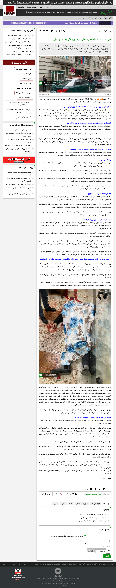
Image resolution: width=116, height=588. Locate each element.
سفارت (63, 503)
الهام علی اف (96, 503)
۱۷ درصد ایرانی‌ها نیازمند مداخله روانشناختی (18, 54)
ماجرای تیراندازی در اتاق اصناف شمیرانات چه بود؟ (92, 521)
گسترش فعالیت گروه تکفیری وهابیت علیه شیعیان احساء (18, 134)
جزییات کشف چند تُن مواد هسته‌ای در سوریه (18, 42)
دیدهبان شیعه (60, 12)
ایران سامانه (53, 585)
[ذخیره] (64, 30)
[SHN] (9, 10)
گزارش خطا (70, 494)
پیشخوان (94, 12)
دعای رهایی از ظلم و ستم (23, 69)
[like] (59, 494)
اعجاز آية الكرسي (26, 78)
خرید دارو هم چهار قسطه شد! (20, 194)
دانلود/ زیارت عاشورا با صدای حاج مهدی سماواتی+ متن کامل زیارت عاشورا (89, 18)
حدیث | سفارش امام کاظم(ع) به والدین (19, 35)
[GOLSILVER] (19, 160)
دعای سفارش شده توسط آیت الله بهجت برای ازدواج (19, 110)
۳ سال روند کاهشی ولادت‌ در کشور (18, 184)
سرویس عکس (51, 12)
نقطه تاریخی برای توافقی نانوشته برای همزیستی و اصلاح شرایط (20, 46)
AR (47, 7)
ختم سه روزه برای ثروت (24, 88)
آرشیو (95, 564)
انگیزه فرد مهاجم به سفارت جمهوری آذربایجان (93, 514)
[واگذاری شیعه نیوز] (58, 22)
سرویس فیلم (42, 12)
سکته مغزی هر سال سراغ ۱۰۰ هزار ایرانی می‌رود (19, 141)
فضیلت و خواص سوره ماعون (22, 130)
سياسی (101, 31)
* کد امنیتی (108, 551)
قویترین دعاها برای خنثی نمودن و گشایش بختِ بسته (19, 103)
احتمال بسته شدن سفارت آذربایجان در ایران (94, 518)
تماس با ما (21, 7)
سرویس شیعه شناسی (72, 12)
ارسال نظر (45, 494)
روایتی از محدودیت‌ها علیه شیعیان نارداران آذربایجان (18, 179)
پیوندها (89, 564)
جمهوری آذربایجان (82, 503)
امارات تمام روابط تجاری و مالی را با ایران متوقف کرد (18, 150)
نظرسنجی (57, 564)
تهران (55, 503)
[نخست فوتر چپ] (18, 574)
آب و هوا (82, 564)
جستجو (49, 564)
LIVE (40, 7)
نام (109, 541)
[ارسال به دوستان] (60, 30)
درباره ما (110, 564)
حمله (70, 503)
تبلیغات (64, 564)
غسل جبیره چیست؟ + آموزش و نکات (18, 189)
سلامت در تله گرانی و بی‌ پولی (22, 51)
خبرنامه (42, 564)
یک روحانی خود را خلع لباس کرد (21, 38)
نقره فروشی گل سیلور (24, 117)
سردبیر (30, 12)
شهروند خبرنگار (31, 7)
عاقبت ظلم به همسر (25, 74)
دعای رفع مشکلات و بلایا (23, 93)
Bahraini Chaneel (25, 97)
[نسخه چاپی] (57, 30)
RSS (36, 564)
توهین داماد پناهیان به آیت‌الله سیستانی (18, 173)
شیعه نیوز (100, 99)
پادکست (35, 12)
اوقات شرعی (73, 564)
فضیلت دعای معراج (25, 83)
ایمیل (108, 546)
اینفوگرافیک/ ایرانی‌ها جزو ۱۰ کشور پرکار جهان (17, 145)
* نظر (85, 542)
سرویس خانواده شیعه (85, 12)
